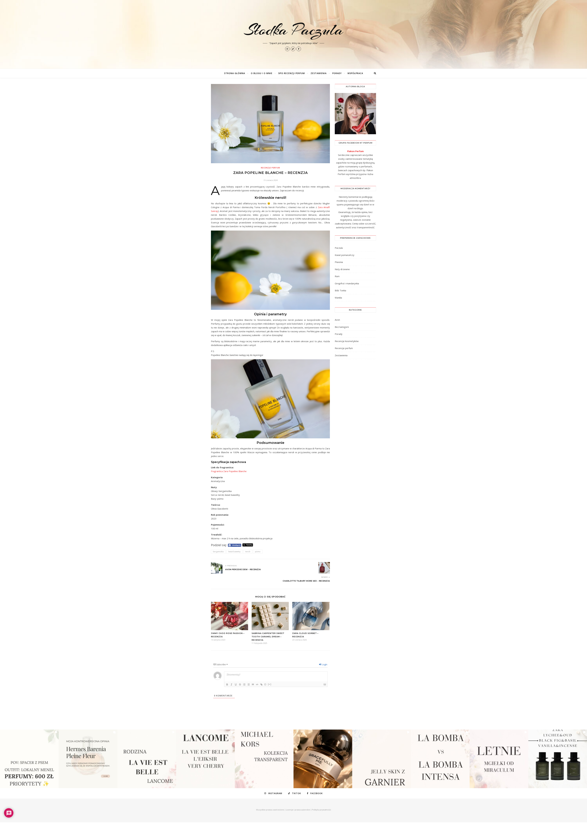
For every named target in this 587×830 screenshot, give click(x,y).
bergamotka (218, 551)
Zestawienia (319, 73)
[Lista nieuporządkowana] (248, 684)
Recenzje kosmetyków (347, 341)
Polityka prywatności (321, 809)
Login (324, 664)
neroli (247, 551)
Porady (337, 73)
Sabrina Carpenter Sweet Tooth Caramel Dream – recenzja (268, 636)
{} (265, 684)
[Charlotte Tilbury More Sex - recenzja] (324, 567)
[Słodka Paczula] (293, 34)
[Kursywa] (231, 684)
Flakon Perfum (355, 151)
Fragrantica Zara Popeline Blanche (229, 471)
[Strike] (240, 684)
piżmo (257, 551)
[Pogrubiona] (227, 684)
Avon (337, 319)
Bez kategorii (342, 326)
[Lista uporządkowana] (244, 684)
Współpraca (355, 73)
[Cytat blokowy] (253, 684)
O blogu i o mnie (261, 73)
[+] (269, 684)
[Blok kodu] (257, 684)
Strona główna (234, 73)
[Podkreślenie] (236, 684)
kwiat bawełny (234, 551)
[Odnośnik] (261, 684)
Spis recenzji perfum (291, 73)
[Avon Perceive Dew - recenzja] (216, 567)
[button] (29, 759)
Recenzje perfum (270, 167)
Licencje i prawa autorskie (298, 809)
